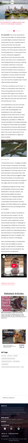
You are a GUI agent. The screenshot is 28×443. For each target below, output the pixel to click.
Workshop (3, 419)
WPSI (22, 367)
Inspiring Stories (13, 433)
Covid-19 (10, 355)
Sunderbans (5, 364)
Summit (9, 419)
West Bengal (16, 361)
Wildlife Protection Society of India (11, 367)
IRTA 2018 (14, 423)
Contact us (5, 436)
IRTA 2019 (9, 423)
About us (4, 433)
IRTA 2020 (3, 423)
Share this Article (8, 284)
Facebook (4, 426)
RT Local (4, 355)
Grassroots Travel (7, 361)
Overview (19, 419)
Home (2, 20)
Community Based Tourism (8, 358)
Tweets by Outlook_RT (8, 398)
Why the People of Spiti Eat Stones (12, 312)
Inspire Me (8, 20)
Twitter (11, 426)
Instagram (18, 426)
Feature (15, 355)
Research (14, 419)
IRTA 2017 (19, 423)
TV (22, 419)
